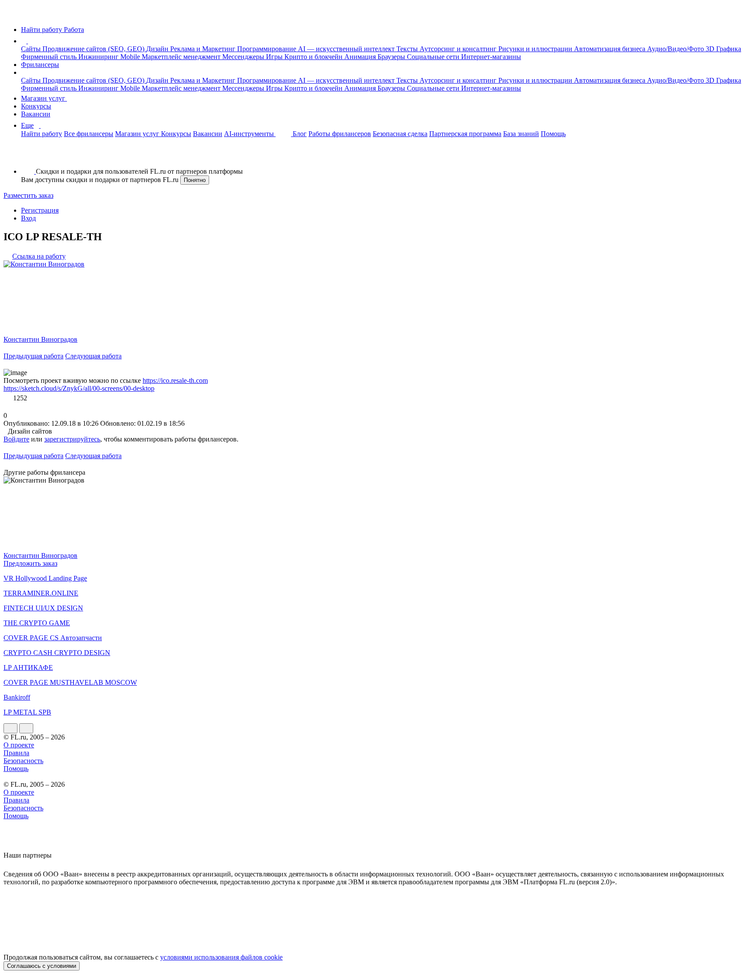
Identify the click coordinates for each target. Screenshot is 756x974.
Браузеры (392, 56)
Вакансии (35, 114)
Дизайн (158, 49)
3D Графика (723, 49)
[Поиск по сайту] (28, 156)
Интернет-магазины (491, 56)
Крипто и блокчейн (314, 56)
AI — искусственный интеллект (347, 49)
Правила (16, 753)
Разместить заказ (28, 195)
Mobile (131, 56)
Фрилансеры (40, 64)
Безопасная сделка (400, 133)
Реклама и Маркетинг (203, 49)
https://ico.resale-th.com (175, 380)
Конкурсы (36, 106)
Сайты (31, 49)
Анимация (361, 56)
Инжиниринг (99, 56)
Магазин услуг (44, 98)
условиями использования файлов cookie (221, 957)
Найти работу (41, 133)
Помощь (553, 133)
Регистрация (40, 210)
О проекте (19, 745)
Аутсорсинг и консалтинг (459, 49)
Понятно (195, 180)
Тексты (408, 49)
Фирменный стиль (49, 56)
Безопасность (23, 760)
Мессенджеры (244, 56)
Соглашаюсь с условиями (41, 966)
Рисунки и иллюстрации (536, 49)
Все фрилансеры (88, 133)
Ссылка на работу (39, 256)
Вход (28, 218)
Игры (275, 56)
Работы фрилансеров (339, 133)
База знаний (521, 133)
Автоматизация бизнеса (610, 49)
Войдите (16, 439)
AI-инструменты (250, 133)
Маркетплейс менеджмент (182, 56)
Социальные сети (434, 56)
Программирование (267, 49)
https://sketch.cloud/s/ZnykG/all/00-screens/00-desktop (79, 388)
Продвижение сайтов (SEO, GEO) (94, 49)
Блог (300, 133)
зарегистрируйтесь (72, 439)
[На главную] (12, 14)
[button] (29, 41)
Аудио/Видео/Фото (676, 49)
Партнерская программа (465, 133)
